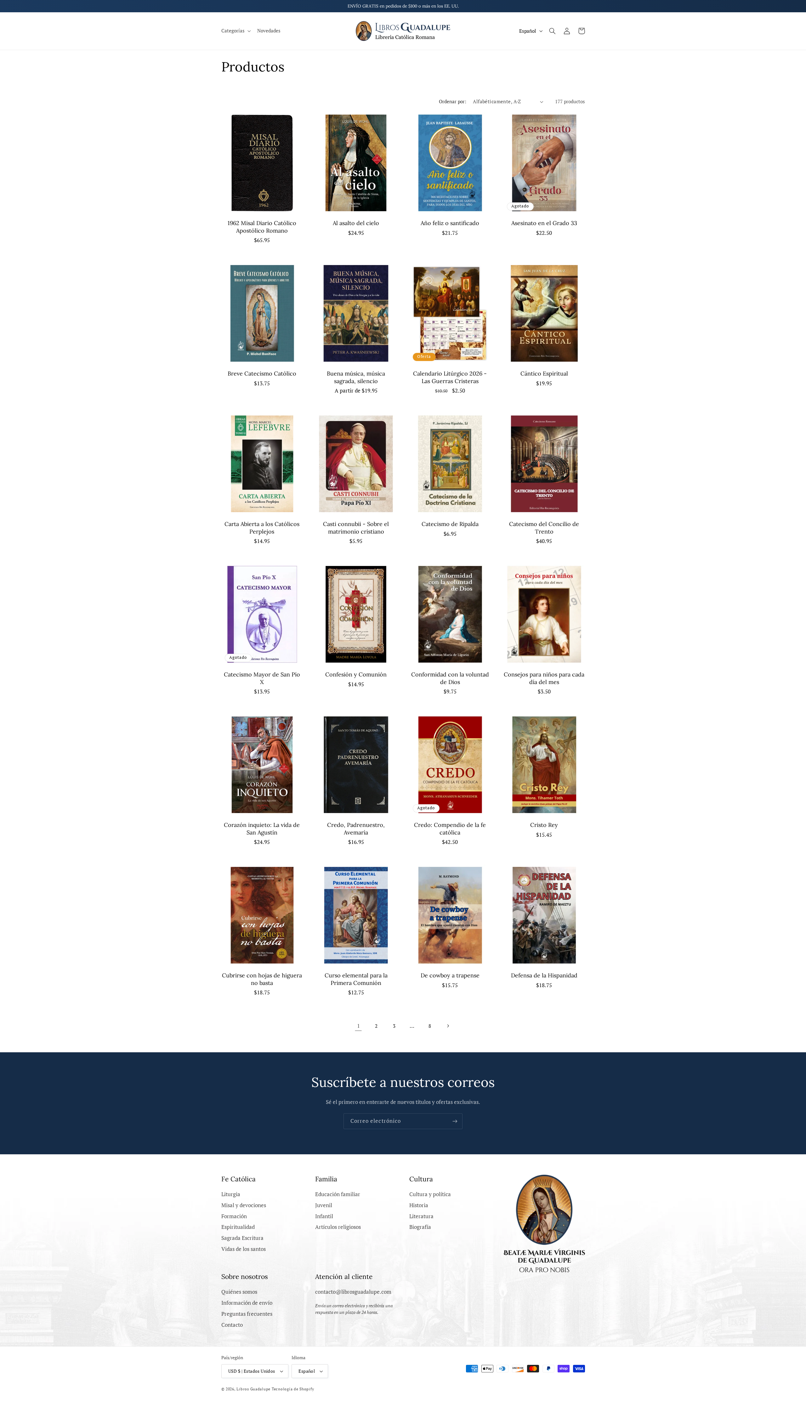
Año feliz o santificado (450, 223)
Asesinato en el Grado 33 (544, 223)
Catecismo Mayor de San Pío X (262, 678)
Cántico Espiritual (544, 373)
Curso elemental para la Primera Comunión (356, 979)
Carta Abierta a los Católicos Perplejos (261, 527)
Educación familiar (337, 1194)
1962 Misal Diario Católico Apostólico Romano (262, 226)
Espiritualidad (238, 1227)
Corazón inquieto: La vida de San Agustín (262, 828)
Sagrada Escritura (242, 1238)
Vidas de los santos (243, 1249)
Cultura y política (430, 1194)
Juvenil (323, 1205)
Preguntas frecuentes (246, 1313)
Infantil (324, 1216)
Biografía (420, 1227)
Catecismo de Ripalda (450, 524)
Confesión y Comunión (356, 674)
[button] (235, 31)
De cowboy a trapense (450, 975)
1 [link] (358, 1025)
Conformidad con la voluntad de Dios (450, 678)
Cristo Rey (544, 824)
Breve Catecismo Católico (262, 373)
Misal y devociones (243, 1205)
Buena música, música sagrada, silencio (356, 377)
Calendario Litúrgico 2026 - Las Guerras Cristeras (450, 377)
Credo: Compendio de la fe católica (450, 828)
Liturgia (230, 1194)
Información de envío (246, 1302)
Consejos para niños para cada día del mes (544, 678)
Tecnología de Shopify (293, 1389)
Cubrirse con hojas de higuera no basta (262, 979)
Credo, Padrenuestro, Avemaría (356, 828)
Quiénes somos (239, 1291)
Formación (234, 1216)
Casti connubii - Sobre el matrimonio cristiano (356, 527)
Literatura (421, 1216)
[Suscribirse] (455, 1121)
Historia (418, 1205)
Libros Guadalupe (253, 1389)
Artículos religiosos (338, 1227)
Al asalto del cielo (356, 223)
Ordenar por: (452, 102)
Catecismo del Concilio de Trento (544, 527)
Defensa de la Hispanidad (544, 975)
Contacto (232, 1324)
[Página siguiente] (447, 1026)
